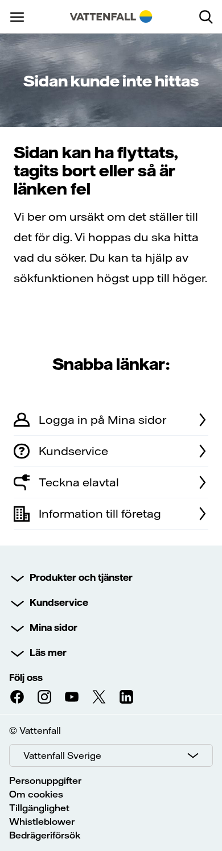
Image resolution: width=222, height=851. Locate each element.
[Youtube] (72, 697)
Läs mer (48, 652)
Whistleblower (42, 821)
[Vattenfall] (111, 16)
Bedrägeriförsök (44, 835)
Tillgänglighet (39, 807)
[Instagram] (44, 697)
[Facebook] (17, 697)
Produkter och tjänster (81, 577)
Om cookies (36, 794)
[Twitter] (99, 697)
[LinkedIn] (126, 697)
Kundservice (59, 602)
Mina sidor (53, 627)
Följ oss (26, 677)
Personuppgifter (45, 780)
